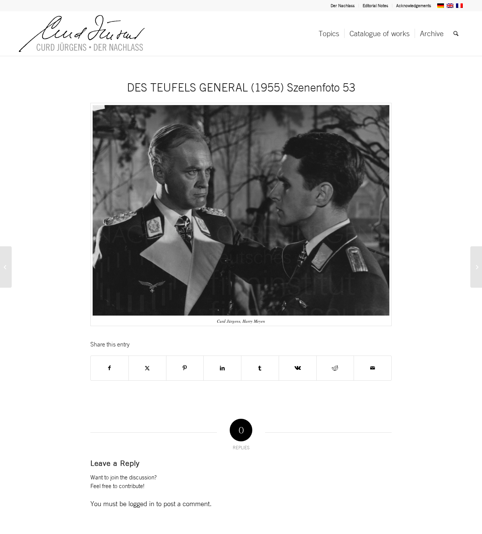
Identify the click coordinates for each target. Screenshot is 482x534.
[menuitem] (343, 6)
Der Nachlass (343, 5)
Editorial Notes (375, 5)
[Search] (455, 33)
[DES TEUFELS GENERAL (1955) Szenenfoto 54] (476, 267)
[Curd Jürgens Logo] (82, 33)
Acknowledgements (413, 5)
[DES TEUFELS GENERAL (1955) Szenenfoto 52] (6, 267)
